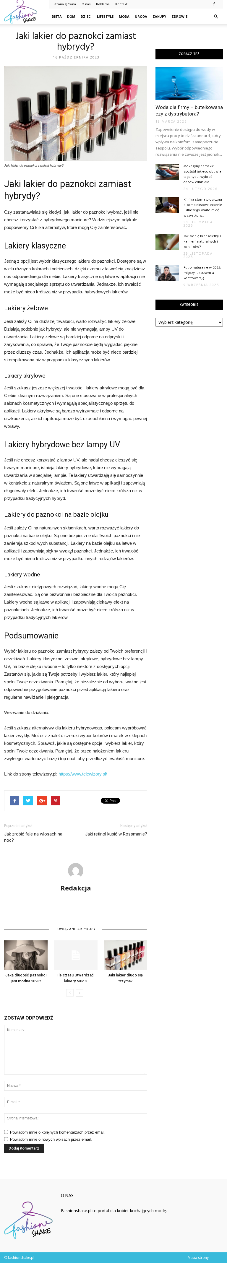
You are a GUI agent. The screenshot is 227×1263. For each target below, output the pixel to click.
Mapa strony (198, 1257)
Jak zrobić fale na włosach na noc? (33, 837)
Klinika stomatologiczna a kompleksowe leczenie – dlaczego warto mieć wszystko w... (203, 208)
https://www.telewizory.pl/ (83, 773)
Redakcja (76, 887)
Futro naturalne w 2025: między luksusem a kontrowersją (202, 273)
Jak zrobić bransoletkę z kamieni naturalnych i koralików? (202, 241)
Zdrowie (179, 16)
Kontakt (121, 4)
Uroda (141, 16)
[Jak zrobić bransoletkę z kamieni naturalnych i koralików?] (167, 242)
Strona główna (64, 4)
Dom (71, 16)
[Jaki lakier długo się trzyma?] (125, 955)
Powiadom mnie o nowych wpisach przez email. (51, 1139)
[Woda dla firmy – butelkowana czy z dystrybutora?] (189, 83)
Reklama (103, 4)
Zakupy (159, 16)
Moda (124, 16)
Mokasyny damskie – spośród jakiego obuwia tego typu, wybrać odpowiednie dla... (202, 174)
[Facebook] (214, 4)
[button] (216, 16)
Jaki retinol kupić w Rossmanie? (116, 834)
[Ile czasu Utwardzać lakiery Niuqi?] (75, 955)
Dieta (57, 16)
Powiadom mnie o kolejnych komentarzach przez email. (58, 1132)
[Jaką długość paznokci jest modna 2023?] (26, 955)
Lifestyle (105, 16)
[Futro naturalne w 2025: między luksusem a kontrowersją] (167, 273)
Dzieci (86, 16)
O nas (86, 4)
